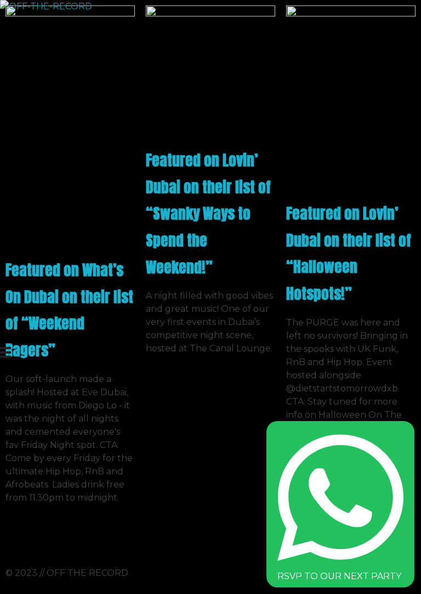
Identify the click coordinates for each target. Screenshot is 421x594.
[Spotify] (48, 538)
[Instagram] (19, 538)
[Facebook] (78, 538)
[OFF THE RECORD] (155, 173)
